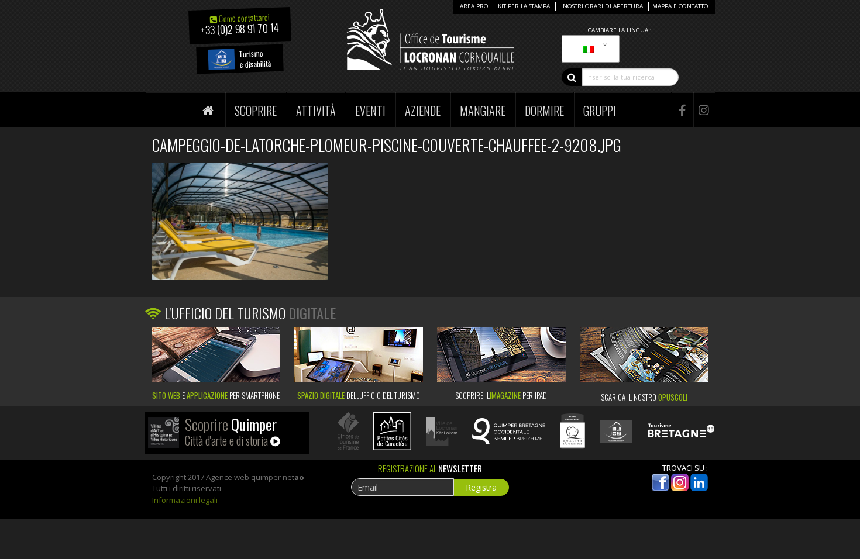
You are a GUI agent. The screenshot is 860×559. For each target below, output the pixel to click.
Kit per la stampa (524, 6)
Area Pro (474, 6)
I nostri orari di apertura (601, 6)
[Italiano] (588, 49)
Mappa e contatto (680, 6)
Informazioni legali (185, 500)
